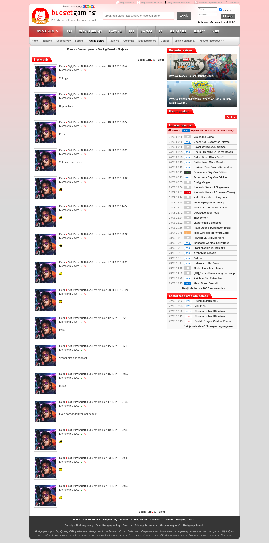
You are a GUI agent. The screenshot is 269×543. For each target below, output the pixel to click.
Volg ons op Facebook (179, 2)
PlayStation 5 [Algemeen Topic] (212, 227)
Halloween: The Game (203, 263)
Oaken (194, 258)
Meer (215, 31)
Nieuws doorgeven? (212, 40)
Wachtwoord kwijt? (219, 22)
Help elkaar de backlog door (210, 197)
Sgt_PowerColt (77, 66)
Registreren (203, 22)
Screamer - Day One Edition (206, 172)
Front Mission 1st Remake (205, 248)
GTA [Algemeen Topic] (206, 212)
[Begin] (141, 59)
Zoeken (231, 117)
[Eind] (160, 59)
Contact (165, 40)
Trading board (139, 519)
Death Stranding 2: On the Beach (209, 152)
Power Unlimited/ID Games (209, 147)
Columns (128, 40)
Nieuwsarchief (91, 519)
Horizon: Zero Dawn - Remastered (210, 167)
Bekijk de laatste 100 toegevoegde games (209, 326)
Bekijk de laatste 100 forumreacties (203, 288)
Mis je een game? (185, 40)
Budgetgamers (147, 40)
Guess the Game (203, 136)
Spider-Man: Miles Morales (205, 162)
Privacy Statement (146, 525)
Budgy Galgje (201, 182)
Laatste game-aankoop (207, 222)
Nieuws (47, 40)
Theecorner (200, 217)
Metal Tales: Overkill (202, 283)
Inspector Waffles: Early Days (207, 243)
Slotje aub (123, 49)
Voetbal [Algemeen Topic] (208, 202)
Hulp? (232, 22)
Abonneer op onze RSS (210, 2)
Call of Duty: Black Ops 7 (205, 157)
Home (35, 40)
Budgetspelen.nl (193, 525)
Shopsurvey (63, 40)
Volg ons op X (127, 2)
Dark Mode (234, 2)
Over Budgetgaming (108, 525)
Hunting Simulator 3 (206, 301)
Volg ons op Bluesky (151, 2)
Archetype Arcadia (201, 253)
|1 (149, 59)
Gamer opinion (86, 49)
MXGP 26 (200, 306)
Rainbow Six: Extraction (204, 278)
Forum (79, 40)
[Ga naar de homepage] (63, 16)
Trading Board (95, 40)
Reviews (114, 40)
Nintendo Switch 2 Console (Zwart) (210, 192)
